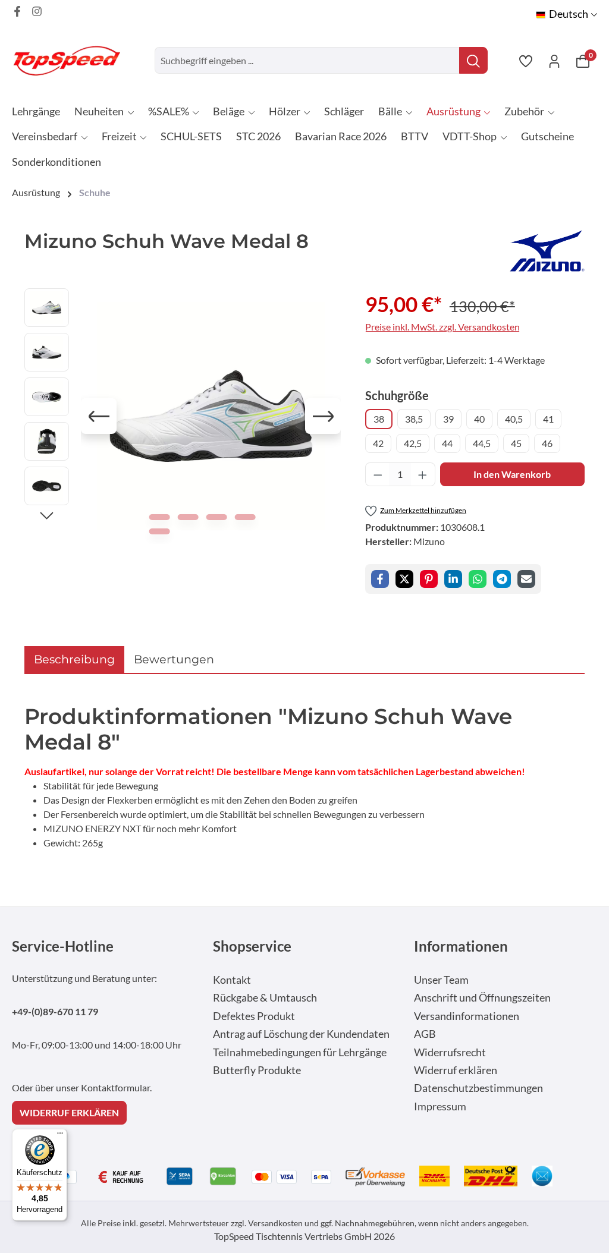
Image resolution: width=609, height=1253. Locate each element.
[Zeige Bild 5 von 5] (159, 531)
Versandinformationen (466, 1016)
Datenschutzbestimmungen (478, 1088)
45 (516, 443)
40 (479, 418)
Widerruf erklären (455, 1070)
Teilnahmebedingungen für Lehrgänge (300, 1052)
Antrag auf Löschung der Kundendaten (301, 1034)
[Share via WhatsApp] (477, 579)
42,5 (413, 443)
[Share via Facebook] (380, 579)
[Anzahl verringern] (377, 474)
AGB (425, 1034)
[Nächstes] (323, 416)
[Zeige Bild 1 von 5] (159, 517)
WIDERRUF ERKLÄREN (69, 1112)
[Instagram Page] (37, 11)
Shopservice (252, 946)
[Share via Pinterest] (429, 579)
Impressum (440, 1106)
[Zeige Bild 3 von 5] (216, 517)
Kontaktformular (115, 1087)
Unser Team (441, 980)
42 (378, 443)
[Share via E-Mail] (526, 579)
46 (547, 443)
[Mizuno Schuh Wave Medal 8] (211, 416)
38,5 (414, 418)
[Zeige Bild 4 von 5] (244, 517)
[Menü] (60, 1136)
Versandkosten (275, 1223)
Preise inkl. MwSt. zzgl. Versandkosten (442, 326)
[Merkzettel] (525, 61)
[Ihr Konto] (554, 61)
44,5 (482, 443)
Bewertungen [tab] (174, 659)
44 (447, 443)
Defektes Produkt (254, 1016)
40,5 (514, 418)
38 (378, 418)
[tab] (74, 659)
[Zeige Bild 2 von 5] (187, 517)
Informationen (461, 946)
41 (548, 418)
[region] (182, 416)
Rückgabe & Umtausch (265, 997)
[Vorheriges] (99, 416)
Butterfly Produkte (257, 1070)
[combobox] (307, 60)
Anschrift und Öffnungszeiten (482, 997)
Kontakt (232, 980)
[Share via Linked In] (453, 579)
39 (448, 418)
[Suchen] (473, 60)
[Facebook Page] (17, 11)
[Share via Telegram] (502, 579)
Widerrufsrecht (450, 1052)
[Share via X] (404, 579)
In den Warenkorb (512, 474)
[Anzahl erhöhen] (422, 474)
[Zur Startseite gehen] (71, 60)
